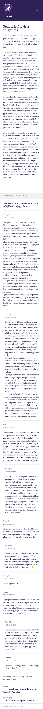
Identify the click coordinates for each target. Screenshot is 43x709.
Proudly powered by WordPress (13, 706)
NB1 (26, 196)
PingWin (18, 196)
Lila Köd (8, 16)
